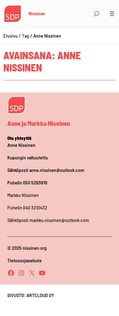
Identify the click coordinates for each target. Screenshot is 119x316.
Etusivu (10, 35)
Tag (25, 35)
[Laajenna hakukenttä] (96, 14)
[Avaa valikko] (112, 13)
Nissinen (37, 13)
